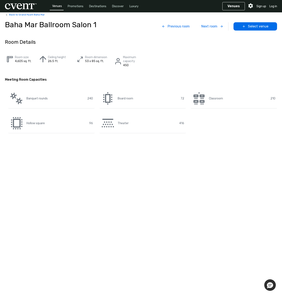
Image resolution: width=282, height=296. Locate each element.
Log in (273, 6)
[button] (270, 285)
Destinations (97, 6)
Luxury (134, 6)
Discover (118, 6)
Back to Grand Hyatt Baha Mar (27, 14)
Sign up (261, 6)
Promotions (75, 6)
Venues (57, 6)
